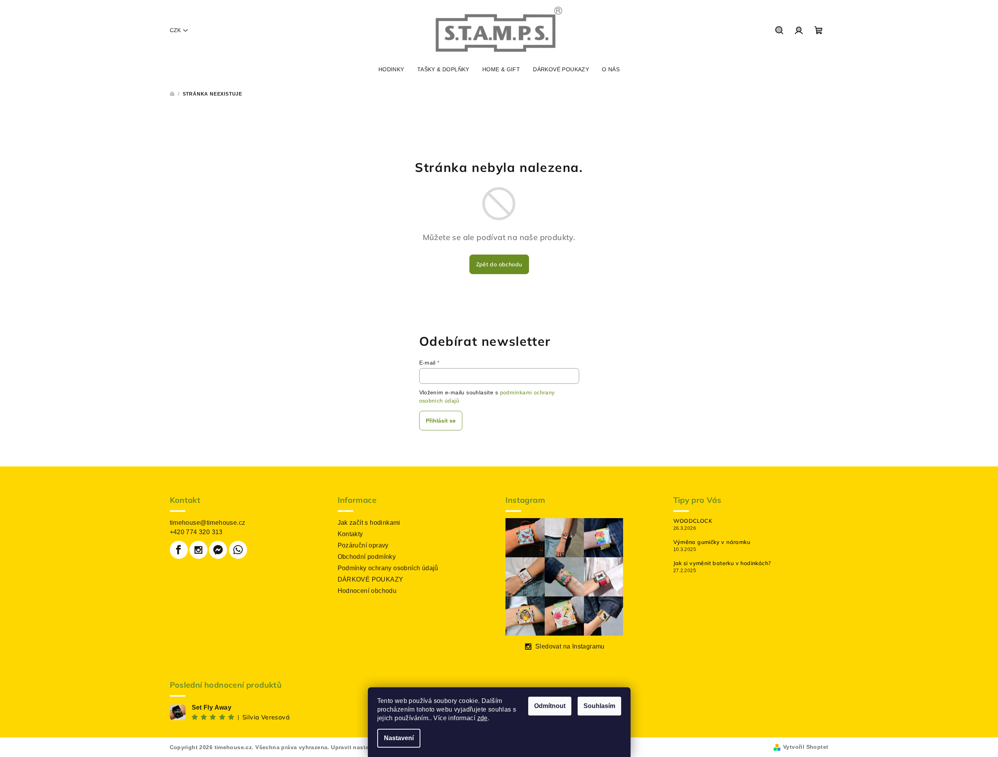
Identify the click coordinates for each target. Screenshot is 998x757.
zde (482, 718)
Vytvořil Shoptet (805, 747)
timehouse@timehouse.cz (207, 522)
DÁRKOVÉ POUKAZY (371, 579)
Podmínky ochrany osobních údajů (388, 568)
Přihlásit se (441, 420)
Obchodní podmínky (367, 556)
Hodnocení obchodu (367, 590)
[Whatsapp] (238, 550)
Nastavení (399, 738)
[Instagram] (198, 550)
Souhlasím (599, 706)
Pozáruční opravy (363, 545)
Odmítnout (549, 706)
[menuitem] (391, 69)
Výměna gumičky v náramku (712, 542)
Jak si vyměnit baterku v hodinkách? (722, 563)
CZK (175, 30)
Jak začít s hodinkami (369, 522)
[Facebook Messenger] (218, 550)
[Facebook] (179, 550)
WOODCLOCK (693, 521)
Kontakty (350, 534)
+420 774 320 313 (196, 532)
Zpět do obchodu (499, 264)
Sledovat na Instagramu (570, 646)
